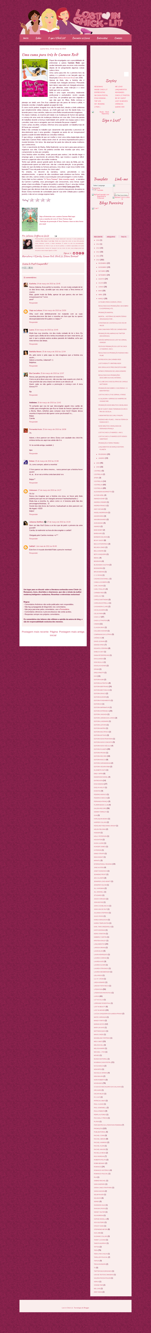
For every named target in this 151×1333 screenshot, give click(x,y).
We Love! (119, 87)
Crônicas (119, 104)
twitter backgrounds (103, 1271)
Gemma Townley (100, 812)
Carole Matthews (101, 600)
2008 (98, 467)
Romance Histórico (102, 1170)
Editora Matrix (100, 728)
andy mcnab (99, 509)
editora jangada (100, 714)
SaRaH (32, 546)
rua (95, 1177)
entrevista (98, 780)
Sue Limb (97, 1233)
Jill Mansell (99, 892)
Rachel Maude (100, 1149)
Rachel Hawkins (100, 1142)
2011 (98, 256)
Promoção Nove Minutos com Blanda (113, 405)
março (101, 298)
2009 (98, 463)
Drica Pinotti (99, 673)
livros (96, 996)
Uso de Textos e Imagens (104, 1275)
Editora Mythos (100, 735)
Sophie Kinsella (100, 1219)
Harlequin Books (101, 819)
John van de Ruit (100, 909)
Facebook (101, 68)
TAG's (123, 237)
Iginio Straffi (99, 853)
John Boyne (98, 902)
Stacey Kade (99, 1226)
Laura (31, 330)
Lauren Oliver (100, 965)
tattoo (97, 1247)
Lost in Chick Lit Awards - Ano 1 (110, 432)
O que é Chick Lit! (56, 38)
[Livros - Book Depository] (100, 114)
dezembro (102, 263)
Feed (107, 68)
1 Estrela (98, 471)
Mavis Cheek (99, 1034)
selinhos (97, 1198)
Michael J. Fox (99, 1052)
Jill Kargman (99, 888)
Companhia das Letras (103, 634)
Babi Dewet (98, 530)
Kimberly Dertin (100, 937)
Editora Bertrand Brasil (66, 78)
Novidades (119, 92)
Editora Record (100, 756)
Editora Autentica (101, 683)
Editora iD (98, 704)
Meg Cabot (98, 1041)
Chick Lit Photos (122, 95)
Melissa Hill (99, 1045)
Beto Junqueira (100, 554)
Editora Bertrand (70, 256)
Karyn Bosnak (99, 930)
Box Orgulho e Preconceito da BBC (112, 367)
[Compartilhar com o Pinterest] (32, 268)
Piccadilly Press (101, 1118)
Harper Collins (100, 822)
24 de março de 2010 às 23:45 (48, 284)
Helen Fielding (100, 829)
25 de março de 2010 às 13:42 (49, 403)
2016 (98, 240)
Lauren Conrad (100, 958)
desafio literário (101, 648)
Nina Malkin (98, 1076)
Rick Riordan (99, 1156)
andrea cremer (100, 502)
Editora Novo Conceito (103, 742)
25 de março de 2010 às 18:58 (54, 429)
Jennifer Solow (100, 885)
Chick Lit (59, 256)
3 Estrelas (98, 481)
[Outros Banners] (121, 199)
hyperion (98, 850)
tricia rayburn (100, 1264)
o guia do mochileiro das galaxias (107, 1087)
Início (25, 38)
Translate (100, 190)
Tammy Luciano (100, 1240)
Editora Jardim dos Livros (104, 718)
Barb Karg (98, 533)
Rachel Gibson (100, 1139)
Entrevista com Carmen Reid (109, 359)
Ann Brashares (100, 519)
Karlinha (32, 284)
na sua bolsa (99, 1066)
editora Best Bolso (102, 690)
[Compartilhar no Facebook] (29, 268)
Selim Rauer (99, 1194)
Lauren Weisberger (102, 972)
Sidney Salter (99, 1212)
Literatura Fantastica (103, 993)
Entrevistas (102, 38)
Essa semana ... (100, 98)
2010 (98, 260)
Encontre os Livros (81, 38)
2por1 (96, 478)
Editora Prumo (100, 753)
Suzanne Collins (101, 1236)
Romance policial (101, 1174)
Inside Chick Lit (100, 89)
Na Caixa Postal (101, 95)
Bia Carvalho (34, 373)
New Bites (98, 1069)
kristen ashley (100, 941)
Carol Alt (98, 596)
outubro (101, 271)
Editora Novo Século (102, 746)
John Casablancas (101, 906)
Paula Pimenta (99, 1111)
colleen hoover (100, 631)
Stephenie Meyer (101, 1229)
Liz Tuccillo (99, 1000)
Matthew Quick (100, 1031)
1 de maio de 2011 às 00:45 (46, 546)
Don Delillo (99, 662)
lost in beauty (100, 1007)
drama (96, 669)
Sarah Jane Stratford (103, 1188)
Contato (118, 38)
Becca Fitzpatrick (101, 544)
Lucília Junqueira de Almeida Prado (108, 1014)
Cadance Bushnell (101, 579)
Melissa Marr (99, 1048)
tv (95, 1268)
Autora (111, 56)
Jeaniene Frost (100, 874)
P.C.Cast (97, 1097)
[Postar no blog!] (25, 268)
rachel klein (99, 1146)
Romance (98, 1167)
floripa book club (101, 805)
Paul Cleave (99, 1104)
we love (97, 1288)
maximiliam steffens (102, 1038)
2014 (98, 244)
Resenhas (98, 87)
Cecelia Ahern (100, 610)
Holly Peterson (100, 836)
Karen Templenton (101, 923)
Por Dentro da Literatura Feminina (108, 1125)
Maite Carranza (100, 1017)
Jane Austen (99, 867)
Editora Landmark (101, 721)
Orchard (98, 1090)
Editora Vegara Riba (102, 767)
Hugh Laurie (99, 843)
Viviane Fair (98, 1285)
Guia (96, 815)
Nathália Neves (35, 352)
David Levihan (99, 641)
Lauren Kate (99, 961)
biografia (98, 561)
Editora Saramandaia (102, 763)
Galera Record (100, 808)
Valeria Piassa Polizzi (102, 1278)
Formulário (64, 609)
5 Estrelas (98, 488)
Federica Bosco (100, 794)
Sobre (38, 38)
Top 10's (97, 101)
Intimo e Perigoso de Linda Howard (112, 371)
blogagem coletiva (101, 565)
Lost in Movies (121, 101)
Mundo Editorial (100, 1059)
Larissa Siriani (100, 947)
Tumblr (119, 68)
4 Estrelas (37, 256)
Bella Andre (99, 551)
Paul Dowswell (100, 1108)
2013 (98, 248)
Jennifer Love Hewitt (102, 881)
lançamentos (99, 944)
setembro (102, 275)
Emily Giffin (98, 773)
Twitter (95, 68)
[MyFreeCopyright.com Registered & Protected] (100, 198)
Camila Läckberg (101, 582)
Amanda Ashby (99, 499)
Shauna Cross (100, 1208)
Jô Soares (98, 895)
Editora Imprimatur (102, 707)
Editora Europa (100, 697)
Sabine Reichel (100, 1181)
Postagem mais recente (35, 631)
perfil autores (100, 1114)
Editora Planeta (100, 749)
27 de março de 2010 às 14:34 (58, 522)
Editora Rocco (100, 760)
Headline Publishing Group (105, 826)
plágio (96, 1121)
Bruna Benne (99, 572)
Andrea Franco (100, 505)
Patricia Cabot (100, 1101)
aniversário (99, 516)
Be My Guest (120, 98)
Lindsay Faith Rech (101, 986)
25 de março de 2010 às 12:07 (52, 373)
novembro (102, 267)
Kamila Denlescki (101, 920)
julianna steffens (101, 913)
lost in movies (99, 1010)
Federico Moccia (100, 798)
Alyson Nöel (99, 495)
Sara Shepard (99, 1184)
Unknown (33, 490)
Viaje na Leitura (35, 310)
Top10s (97, 1261)
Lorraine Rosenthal (102, 1003)
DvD (95, 676)
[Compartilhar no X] (27, 268)
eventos (97, 791)
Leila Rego (98, 975)
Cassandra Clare (101, 606)
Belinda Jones (99, 547)
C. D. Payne (98, 575)
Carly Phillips (100, 589)
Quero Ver (119, 107)
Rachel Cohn (99, 1135)
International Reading (103, 864)
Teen (96, 1250)
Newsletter (113, 68)
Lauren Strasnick (101, 968)
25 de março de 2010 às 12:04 (54, 352)
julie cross (99, 916)
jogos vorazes (100, 899)
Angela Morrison (101, 512)
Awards (97, 526)
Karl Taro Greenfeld (102, 927)
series (96, 1201)
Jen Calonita (99, 878)
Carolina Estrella (101, 603)
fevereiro (102, 454)
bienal (96, 558)
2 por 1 (97, 107)
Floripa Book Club (111, 224)
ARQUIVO (111, 237)
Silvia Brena (99, 1215)
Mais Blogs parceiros (111, 211)
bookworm (98, 568)
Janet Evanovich (100, 871)
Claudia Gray (99, 627)
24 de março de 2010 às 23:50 (54, 310)
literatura (98, 989)
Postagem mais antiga (71, 631)
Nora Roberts (99, 1080)
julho (100, 283)
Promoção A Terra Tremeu (108, 443)
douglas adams (100, 666)
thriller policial (101, 1257)
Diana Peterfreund (102, 655)
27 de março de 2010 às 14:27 (49, 490)
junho (100, 287)
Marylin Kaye (99, 1027)
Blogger (86, 1308)
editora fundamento (102, 700)
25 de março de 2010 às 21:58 (47, 461)
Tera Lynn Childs (101, 1254)
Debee (31, 461)
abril (100, 294)
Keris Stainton (100, 934)
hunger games (100, 847)
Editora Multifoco (101, 732)
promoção (98, 1128)
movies (97, 1055)
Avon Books (98, 523)
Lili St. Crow (99, 979)
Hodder (97, 833)
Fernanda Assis (35, 429)
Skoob (126, 68)
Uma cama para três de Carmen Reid (112, 329)
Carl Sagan (98, 586)
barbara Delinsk (100, 537)
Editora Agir (99, 679)
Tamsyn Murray (100, 1243)
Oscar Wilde (99, 1094)
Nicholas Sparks (101, 1073)
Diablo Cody (99, 652)
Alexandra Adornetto (103, 492)
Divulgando (99, 659)
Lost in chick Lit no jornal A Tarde (112, 395)
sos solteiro (99, 1222)
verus (96, 1282)
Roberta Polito (100, 1160)
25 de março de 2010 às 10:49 (46, 330)
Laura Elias (98, 951)
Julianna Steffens (33, 235)
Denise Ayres (99, 645)
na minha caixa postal (102, 1062)
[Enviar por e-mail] (23, 268)
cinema (97, 624)
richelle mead (100, 1153)
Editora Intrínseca (101, 711)
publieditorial (100, 1132)
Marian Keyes (99, 1024)
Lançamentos (121, 89)
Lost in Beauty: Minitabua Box (109, 363)
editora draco (100, 693)
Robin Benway (99, 1163)
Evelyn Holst (99, 787)
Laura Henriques (101, 954)
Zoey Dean (98, 1292)
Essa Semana (99, 784)
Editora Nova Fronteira (103, 739)
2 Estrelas (98, 474)
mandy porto (99, 1020)
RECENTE (98, 237)
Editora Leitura (100, 725)
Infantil (97, 860)
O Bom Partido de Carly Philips (110, 415)
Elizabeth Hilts (100, 770)
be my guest (99, 540)
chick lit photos (100, 620)
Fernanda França (101, 801)
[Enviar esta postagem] (55, 235)
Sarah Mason (99, 1191)
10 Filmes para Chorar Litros (110, 302)
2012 (98, 252)
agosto (101, 279)
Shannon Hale (100, 1205)
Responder (33, 303)
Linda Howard (99, 982)
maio (100, 291)
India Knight (99, 857)
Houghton (98, 840)
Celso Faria (98, 613)
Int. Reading (99, 104)
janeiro (101, 458)
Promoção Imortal (105, 312)
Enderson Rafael (101, 777)
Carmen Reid (48, 256)
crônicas (98, 638)
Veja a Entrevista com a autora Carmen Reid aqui (57, 216)
